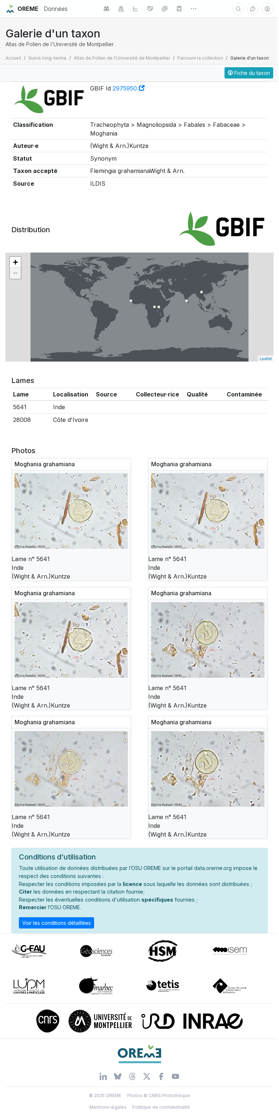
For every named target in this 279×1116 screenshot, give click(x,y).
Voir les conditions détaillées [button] (56, 923)
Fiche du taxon (251, 73)
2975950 (126, 88)
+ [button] (15, 262)
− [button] (15, 273)
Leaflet (266, 358)
